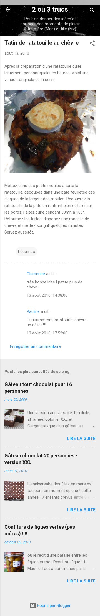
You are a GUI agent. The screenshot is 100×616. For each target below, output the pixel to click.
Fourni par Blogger (53, 605)
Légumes (26, 251)
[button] (92, 44)
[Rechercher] (92, 11)
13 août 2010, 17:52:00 (47, 333)
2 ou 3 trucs (50, 9)
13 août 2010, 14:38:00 (47, 295)
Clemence (36, 273)
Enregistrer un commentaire (35, 346)
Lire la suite (81, 438)
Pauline (33, 311)
